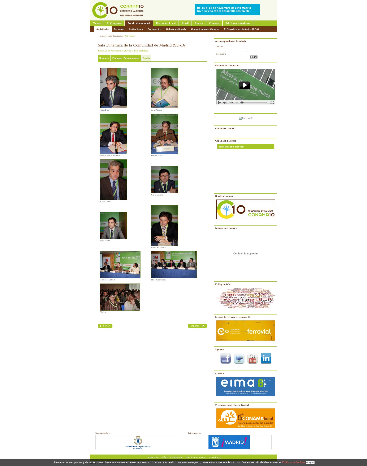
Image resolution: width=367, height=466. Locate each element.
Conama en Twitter (224, 128)
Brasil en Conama (224, 196)
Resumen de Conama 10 (227, 65)
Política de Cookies (196, 457)
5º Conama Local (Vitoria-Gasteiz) (232, 405)
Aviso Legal (215, 457)
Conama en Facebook (225, 140)
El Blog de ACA (223, 284)
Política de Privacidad (172, 457)
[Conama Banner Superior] (228, 14)
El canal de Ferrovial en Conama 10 (232, 317)
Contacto (153, 457)
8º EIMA (219, 373)
